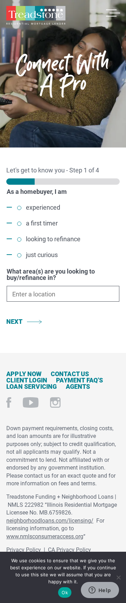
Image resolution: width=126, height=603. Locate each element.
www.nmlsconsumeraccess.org (44, 536)
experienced (43, 207)
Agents (78, 386)
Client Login (26, 380)
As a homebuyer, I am (37, 191)
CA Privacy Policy (69, 549)
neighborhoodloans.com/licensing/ (49, 520)
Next (14, 321)
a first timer (42, 223)
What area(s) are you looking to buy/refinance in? (51, 274)
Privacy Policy (23, 549)
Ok (65, 592)
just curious (42, 254)
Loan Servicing (31, 386)
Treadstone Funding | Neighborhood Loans (35, 15)
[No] (118, 576)
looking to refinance (53, 239)
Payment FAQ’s (79, 380)
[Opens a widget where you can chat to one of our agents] (99, 590)
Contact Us (70, 373)
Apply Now (24, 373)
